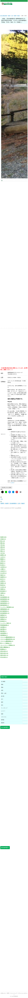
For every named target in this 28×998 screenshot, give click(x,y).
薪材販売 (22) (3, 617)
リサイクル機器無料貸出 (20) (7, 639)
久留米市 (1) (3, 571)
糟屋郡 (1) (2, 559)
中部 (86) (2, 545)
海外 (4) (2, 595)
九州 (19, 503)
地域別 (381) (3, 537)
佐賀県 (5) (2, 581)
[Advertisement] (14, 8)
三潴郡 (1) (2, 569)
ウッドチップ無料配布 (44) (7, 607)
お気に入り (3, 993)
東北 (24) (2, 541)
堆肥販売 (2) (3, 619)
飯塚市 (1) (2, 563)
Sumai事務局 (18, 508)
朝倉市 (23, 503)
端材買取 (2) (3, 629)
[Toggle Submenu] (25, 681)
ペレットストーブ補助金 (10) (7, 645)
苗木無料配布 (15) (4, 613)
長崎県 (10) (3, 583)
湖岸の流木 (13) (4, 655)
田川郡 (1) (2, 565)
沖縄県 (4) (2, 593)
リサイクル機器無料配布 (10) (7, 637)
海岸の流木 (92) (4, 653)
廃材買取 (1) (3, 631)
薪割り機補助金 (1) (5, 647)
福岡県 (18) (3, 555)
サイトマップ (13, 993)
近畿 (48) (2, 547)
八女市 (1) (2, 557)
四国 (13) (2, 551)
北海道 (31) (3, 539)
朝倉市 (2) (2, 575)
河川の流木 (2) (4, 657)
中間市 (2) (2, 561)
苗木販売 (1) (3, 621)
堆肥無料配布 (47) (4, 609)
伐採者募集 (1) (4, 633)
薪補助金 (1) (3, 649)
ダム (2, 499)
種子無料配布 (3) (4, 611)
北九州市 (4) (3, 573)
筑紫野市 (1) (3, 577)
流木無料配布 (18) (4, 597)
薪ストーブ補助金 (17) (5, 643)
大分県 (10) (3, 587)
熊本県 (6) (2, 585)
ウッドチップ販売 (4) (5, 623)
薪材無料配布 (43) (4, 599)
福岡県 (2, 503)
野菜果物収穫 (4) (4, 625)
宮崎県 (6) (2, 589)
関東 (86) (2, 543)
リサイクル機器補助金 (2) (6, 641)
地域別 (7, 503)
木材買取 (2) (3, 627)
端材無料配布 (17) (4, 603)
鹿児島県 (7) (3, 591)
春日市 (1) (2, 579)
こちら (12, 482)
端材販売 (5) (3, 615)
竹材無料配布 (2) (4, 601)
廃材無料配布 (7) (4, 605)
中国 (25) (2, 549)
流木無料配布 (13, 503)
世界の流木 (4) (4, 651)
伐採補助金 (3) (4, 635)
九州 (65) (2, 553)
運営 (8, 993)
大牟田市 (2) (3, 567)
